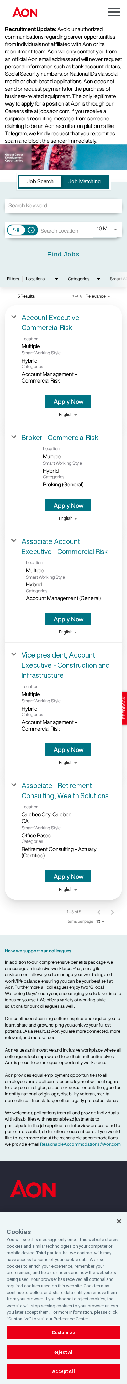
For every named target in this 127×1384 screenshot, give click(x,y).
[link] (63, 365)
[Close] (118, 1221)
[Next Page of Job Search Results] (112, 912)
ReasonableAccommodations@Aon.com (80, 1144)
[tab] (40, 181)
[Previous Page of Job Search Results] (99, 912)
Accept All (63, 1371)
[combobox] (63, 205)
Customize (63, 1332)
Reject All (63, 1352)
